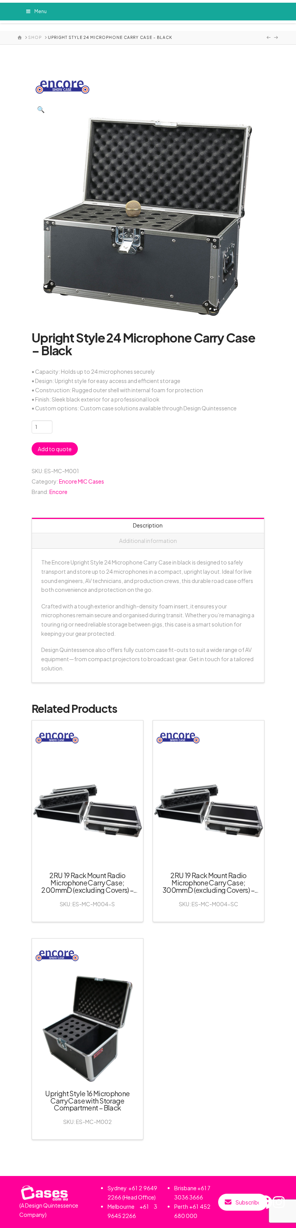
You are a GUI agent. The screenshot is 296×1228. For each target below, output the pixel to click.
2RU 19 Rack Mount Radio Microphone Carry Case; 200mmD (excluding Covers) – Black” (87, 886)
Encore (58, 491)
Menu (40, 11)
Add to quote (55, 448)
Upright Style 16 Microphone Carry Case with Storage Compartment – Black (87, 1100)
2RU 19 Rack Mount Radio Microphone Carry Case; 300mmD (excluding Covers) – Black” (208, 886)
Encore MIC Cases (81, 481)
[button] (41, 109)
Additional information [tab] (148, 540)
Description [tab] (148, 525)
